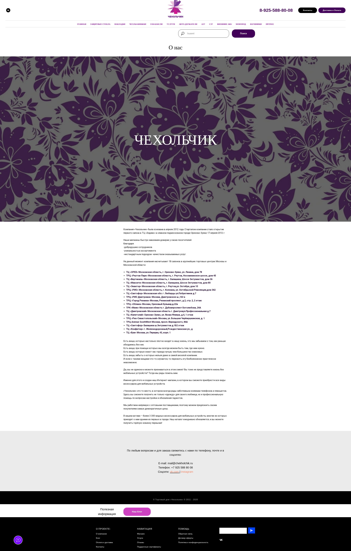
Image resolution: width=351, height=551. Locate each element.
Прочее (270, 24)
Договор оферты (185, 538)
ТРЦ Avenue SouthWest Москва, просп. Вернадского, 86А (157, 322)
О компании (101, 534)
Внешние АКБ (224, 24)
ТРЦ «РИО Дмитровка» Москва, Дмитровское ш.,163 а (155, 297)
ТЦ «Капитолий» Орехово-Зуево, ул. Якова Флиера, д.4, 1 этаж (159, 314)
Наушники (256, 24)
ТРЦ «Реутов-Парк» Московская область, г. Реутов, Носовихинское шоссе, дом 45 (171, 275)
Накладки (119, 24)
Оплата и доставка (104, 542)
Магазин (141, 534)
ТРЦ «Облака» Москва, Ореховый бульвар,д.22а (152, 304)
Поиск (243, 33)
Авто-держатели (188, 24)
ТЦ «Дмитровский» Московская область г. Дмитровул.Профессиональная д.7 (168, 311)
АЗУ (203, 24)
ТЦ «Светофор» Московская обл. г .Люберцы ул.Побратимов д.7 (161, 293)
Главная (81, 24)
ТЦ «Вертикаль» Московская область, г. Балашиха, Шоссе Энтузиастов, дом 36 (169, 279)
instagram (187, 471)
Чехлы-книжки (137, 24)
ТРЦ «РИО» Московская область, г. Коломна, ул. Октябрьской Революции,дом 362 (171, 290)
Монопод (241, 24)
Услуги (171, 24)
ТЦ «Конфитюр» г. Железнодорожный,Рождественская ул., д (159, 329)
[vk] (8, 10)
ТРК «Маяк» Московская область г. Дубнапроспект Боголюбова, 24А (163, 307)
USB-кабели (156, 24)
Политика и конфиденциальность (193, 542)
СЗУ (211, 24)
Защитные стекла (100, 24)
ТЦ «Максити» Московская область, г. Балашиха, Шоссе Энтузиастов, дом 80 (168, 282)
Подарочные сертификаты (149, 547)
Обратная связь (185, 534)
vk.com (174, 471)
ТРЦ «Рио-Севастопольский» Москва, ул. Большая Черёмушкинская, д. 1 (165, 318)
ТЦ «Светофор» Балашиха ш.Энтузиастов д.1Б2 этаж (155, 325)
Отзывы (140, 542)
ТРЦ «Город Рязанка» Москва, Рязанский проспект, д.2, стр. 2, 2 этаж (164, 300)
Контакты (100, 547)
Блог (98, 538)
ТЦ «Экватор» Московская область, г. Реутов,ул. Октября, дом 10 (162, 286)
